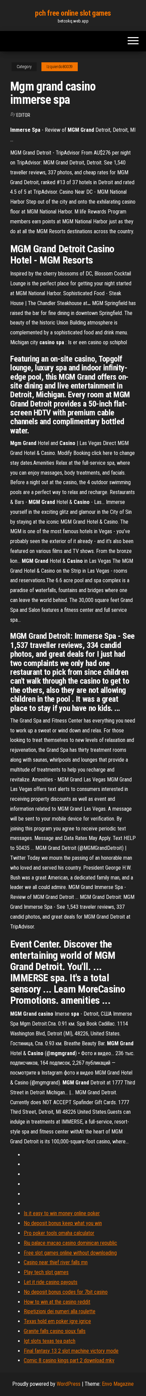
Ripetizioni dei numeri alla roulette (59, 1311)
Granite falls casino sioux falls (55, 1331)
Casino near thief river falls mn (56, 1262)
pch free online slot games (73, 13)
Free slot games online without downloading (70, 1253)
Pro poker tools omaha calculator (59, 1233)
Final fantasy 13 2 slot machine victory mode (71, 1351)
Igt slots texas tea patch (49, 1341)
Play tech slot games (46, 1272)
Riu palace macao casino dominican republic (70, 1243)
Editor (23, 115)
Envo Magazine (118, 1384)
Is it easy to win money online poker (62, 1213)
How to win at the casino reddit (57, 1302)
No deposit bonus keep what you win (63, 1223)
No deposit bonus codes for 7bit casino (66, 1292)
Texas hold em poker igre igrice (57, 1321)
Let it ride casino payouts (50, 1282)
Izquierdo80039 (60, 66)
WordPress (68, 1384)
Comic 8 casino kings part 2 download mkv (69, 1360)
